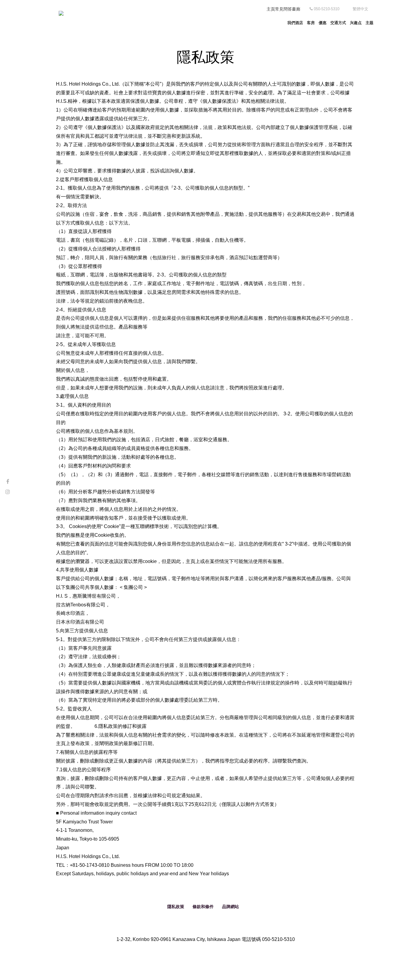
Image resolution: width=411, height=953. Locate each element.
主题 (369, 22)
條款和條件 (203, 906)
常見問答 (283, 9)
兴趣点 (356, 22)
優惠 (322, 22)
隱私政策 (175, 906)
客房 (311, 22)
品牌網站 (230, 906)
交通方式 (338, 22)
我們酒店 (295, 22)
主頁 (271, 9)
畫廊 (296, 9)
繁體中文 (360, 9)
